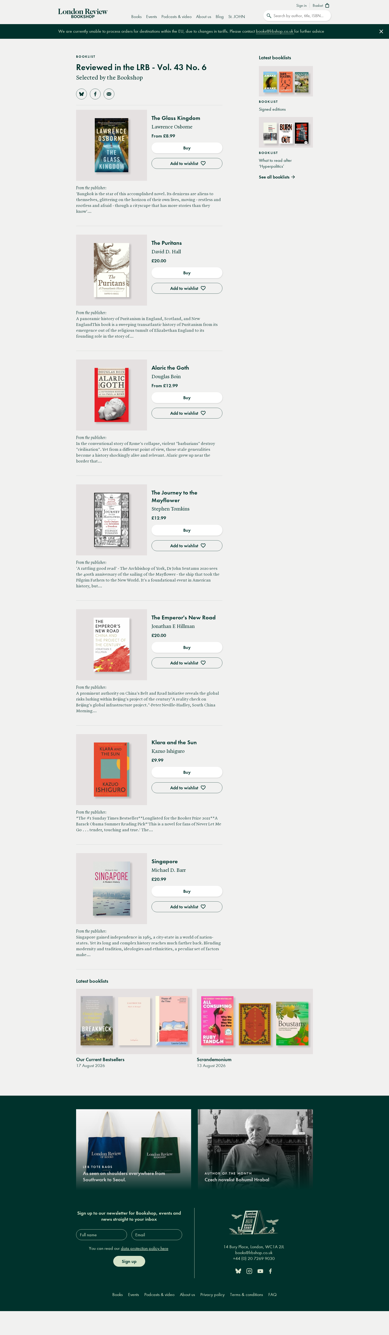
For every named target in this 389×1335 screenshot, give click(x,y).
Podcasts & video (176, 16)
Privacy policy (212, 1294)
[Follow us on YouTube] (260, 1271)
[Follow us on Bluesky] (238, 1271)
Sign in (301, 6)
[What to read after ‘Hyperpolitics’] (286, 132)
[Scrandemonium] (255, 1021)
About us (203, 16)
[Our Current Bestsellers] (134, 1021)
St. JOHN (236, 16)
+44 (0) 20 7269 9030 (254, 1258)
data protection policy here (144, 1248)
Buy (187, 148)
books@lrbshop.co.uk (275, 31)
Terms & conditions (246, 1294)
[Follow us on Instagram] (249, 1271)
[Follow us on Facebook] (270, 1271)
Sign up (129, 1261)
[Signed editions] (286, 81)
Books (136, 16)
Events (151, 16)
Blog (220, 16)
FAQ (272, 1294)
